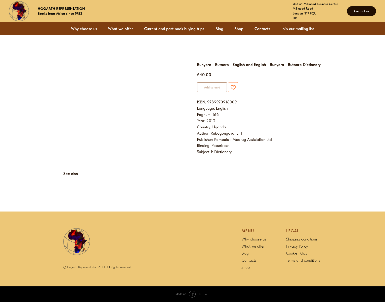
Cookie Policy (296, 253)
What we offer (120, 28)
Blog (219, 28)
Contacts (262, 28)
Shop (238, 28)
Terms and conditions (303, 260)
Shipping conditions (301, 239)
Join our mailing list (297, 28)
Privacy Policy (297, 246)
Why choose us (84, 28)
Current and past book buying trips (174, 28)
